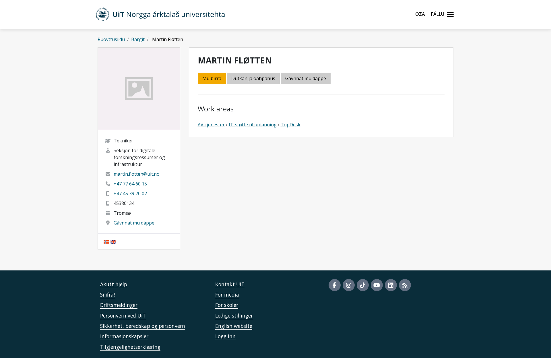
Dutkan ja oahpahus (253, 78)
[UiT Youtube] (377, 285)
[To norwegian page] (106, 241)
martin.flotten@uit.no (137, 174)
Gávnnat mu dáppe (134, 223)
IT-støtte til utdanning (253, 124)
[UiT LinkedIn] (391, 285)
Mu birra (211, 78)
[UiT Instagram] (349, 285)
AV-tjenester (211, 124)
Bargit (138, 39)
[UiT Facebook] (335, 285)
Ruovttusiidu (111, 39)
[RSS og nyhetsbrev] (405, 285)
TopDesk (290, 124)
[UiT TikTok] (363, 285)
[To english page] (113, 241)
